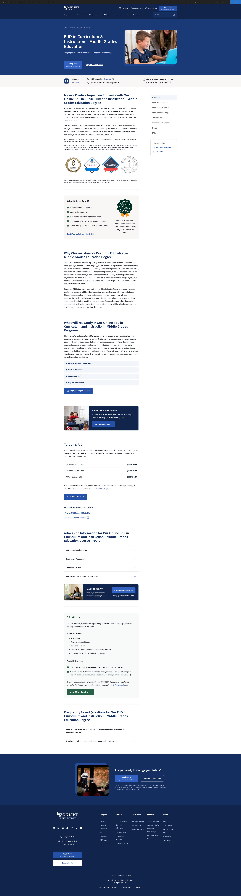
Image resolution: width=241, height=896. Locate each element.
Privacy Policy (126, 887)
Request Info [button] (67, 863)
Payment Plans (121, 832)
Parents (50, 2)
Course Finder (104, 844)
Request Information (163, 147)
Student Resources (133, 15)
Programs (67, 15)
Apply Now (197, 2)
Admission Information (161, 123)
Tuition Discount (153, 821)
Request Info (185, 2)
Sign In (235, 2)
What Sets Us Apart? (160, 102)
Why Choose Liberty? (160, 107)
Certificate (103, 836)
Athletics (31, 2)
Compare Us (167, 840)
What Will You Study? (160, 112)
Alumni (41, 2)
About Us (166, 822)
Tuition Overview (121, 821)
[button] (168, 8)
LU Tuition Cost (100, 488)
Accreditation (167, 836)
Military (106, 15)
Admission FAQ (136, 826)
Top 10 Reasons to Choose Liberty (79, 234)
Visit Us (208, 2)
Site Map (139, 887)
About (118, 15)
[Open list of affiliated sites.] (57, 2)
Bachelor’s (103, 821)
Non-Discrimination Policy (108, 887)
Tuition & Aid (157, 117)
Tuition (79, 15)
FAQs (154, 133)
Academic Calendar (137, 829)
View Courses (75, 82)
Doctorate (103, 829)
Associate (103, 832)
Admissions (93, 15)
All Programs (104, 840)
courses (108, 79)
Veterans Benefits (153, 825)
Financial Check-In (122, 843)
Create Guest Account (221, 2)
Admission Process (137, 822)
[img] (73, 164)
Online (9, 2)
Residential (20, 2)
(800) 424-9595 (129, 596)
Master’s (103, 825)
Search (174, 14)
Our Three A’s (167, 826)
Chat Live (125, 8)
